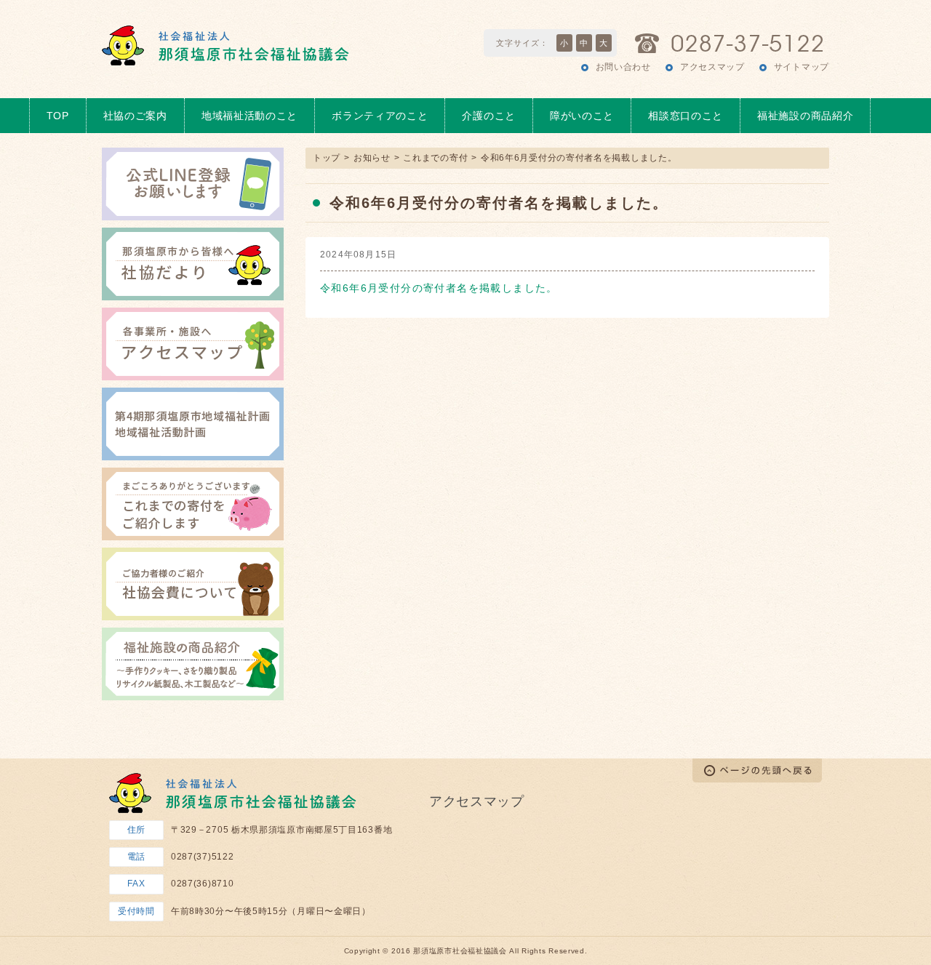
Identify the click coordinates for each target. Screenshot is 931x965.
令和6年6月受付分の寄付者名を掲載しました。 (439, 288)
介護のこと (489, 115)
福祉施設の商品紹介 (805, 115)
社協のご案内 (135, 115)
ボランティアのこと (380, 115)
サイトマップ (801, 67)
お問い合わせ (623, 67)
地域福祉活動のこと (249, 115)
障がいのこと (582, 115)
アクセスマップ (712, 67)
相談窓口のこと (685, 115)
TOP (58, 115)
